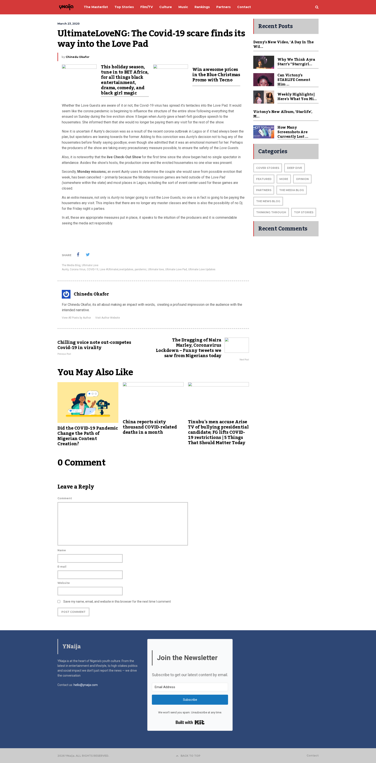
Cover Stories (267, 168)
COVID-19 (92, 269)
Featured (264, 179)
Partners (263, 190)
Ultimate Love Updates (201, 269)
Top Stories (303, 212)
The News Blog (268, 201)
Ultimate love (156, 269)
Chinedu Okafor (77, 57)
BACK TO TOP (190, 755)
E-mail (61, 566)
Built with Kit (190, 722)
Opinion (302, 179)
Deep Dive (294, 168)
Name (61, 550)
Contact (313, 756)
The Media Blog (71, 265)
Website (63, 583)
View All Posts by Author (76, 317)
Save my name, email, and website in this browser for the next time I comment (117, 601)
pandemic (141, 269)
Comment (64, 498)
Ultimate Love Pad (176, 269)
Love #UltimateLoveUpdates (116, 269)
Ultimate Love (90, 265)
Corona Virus (78, 269)
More (283, 179)
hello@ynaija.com (86, 685)
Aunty (65, 269)
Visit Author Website (107, 317)
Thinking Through (271, 212)
